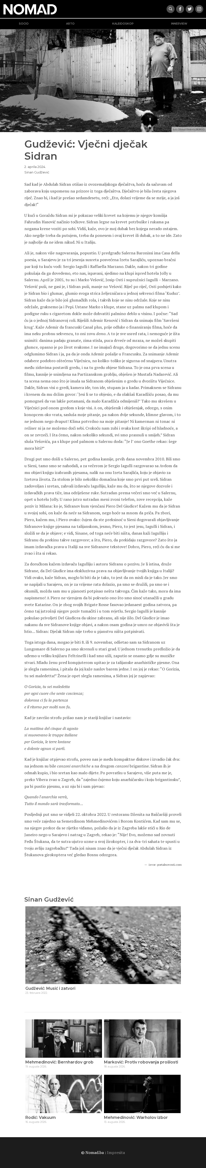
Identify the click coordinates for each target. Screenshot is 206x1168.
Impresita (116, 1152)
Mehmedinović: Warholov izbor (136, 1117)
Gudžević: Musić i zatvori (50, 988)
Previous (31, 953)
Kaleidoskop (123, 23)
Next (175, 953)
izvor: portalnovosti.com (165, 864)
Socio (24, 23)
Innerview (179, 23)
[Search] (171, 9)
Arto (70, 23)
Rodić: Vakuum (40, 1117)
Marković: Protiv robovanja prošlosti (141, 1062)
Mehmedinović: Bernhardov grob (59, 1062)
